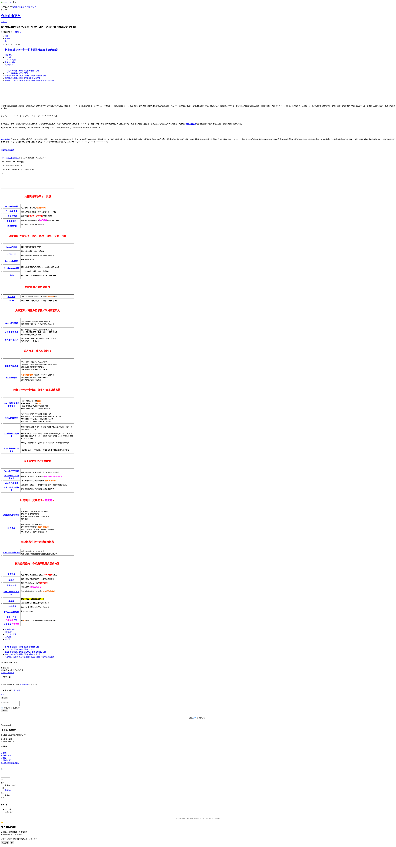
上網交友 (8, 637)
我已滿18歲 (5, 843)
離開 (12, 843)
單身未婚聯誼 (10, 62)
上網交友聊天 (14, 158)
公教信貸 (4, 758)
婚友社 (7, 639)
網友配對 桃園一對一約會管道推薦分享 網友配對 (31, 49)
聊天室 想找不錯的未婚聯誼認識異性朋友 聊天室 (22, 78)
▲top (3, 694)
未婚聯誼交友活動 (7, 150)
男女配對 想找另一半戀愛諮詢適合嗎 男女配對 (22, 71)
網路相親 (8, 55)
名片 (6, 41)
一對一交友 (5, 158)
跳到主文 (4, 22)
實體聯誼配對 (191, 124)
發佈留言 (4, 710)
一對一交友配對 (10, 634)
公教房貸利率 (6, 755)
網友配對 (8, 632)
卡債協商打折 (6, 760)
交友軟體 (8, 57)
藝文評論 (17, 690)
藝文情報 (17, 32)
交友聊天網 (9, 65)
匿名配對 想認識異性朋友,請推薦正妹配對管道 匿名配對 (25, 76)
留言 (26, 684)
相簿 (6, 36)
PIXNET (182, 818)
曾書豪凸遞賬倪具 (7, 673)
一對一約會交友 (10, 60)
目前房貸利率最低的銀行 (10, 763)
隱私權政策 (209, 818)
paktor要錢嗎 (5, 139)
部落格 (7, 38)
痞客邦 (22, 684)
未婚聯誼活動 (10, 629)
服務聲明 (217, 818)
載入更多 (4, 698)
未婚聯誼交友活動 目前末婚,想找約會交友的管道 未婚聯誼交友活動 (29, 81)
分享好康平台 (11, 16)
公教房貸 (4, 753)
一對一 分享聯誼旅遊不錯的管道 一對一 (19, 73)
